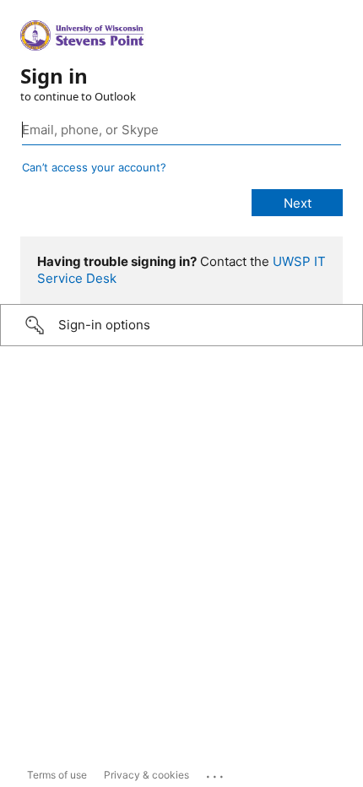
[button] (181, 325)
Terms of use (57, 774)
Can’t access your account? (94, 167)
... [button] (216, 772)
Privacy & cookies (146, 774)
